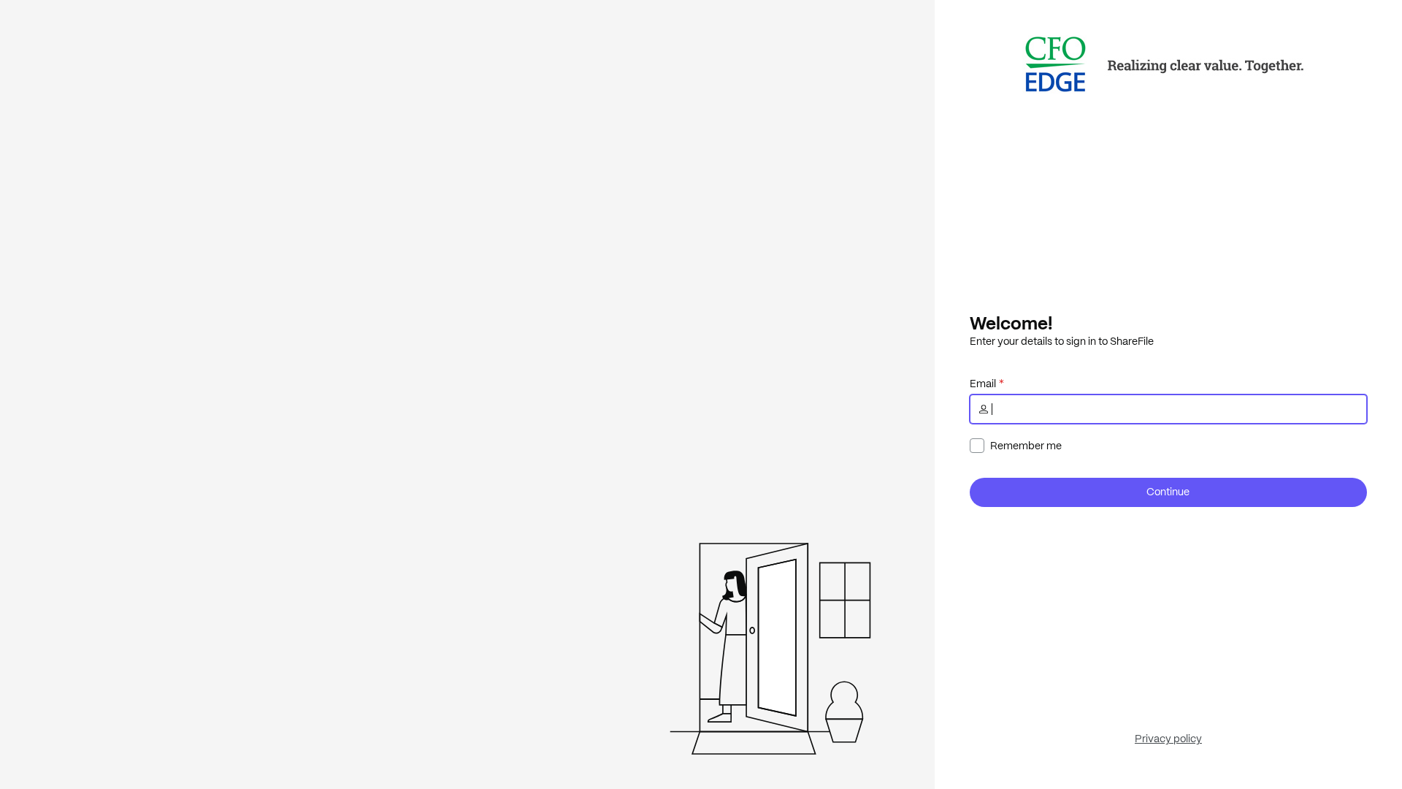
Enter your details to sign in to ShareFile (1062, 341)
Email (983, 383)
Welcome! (1011, 323)
